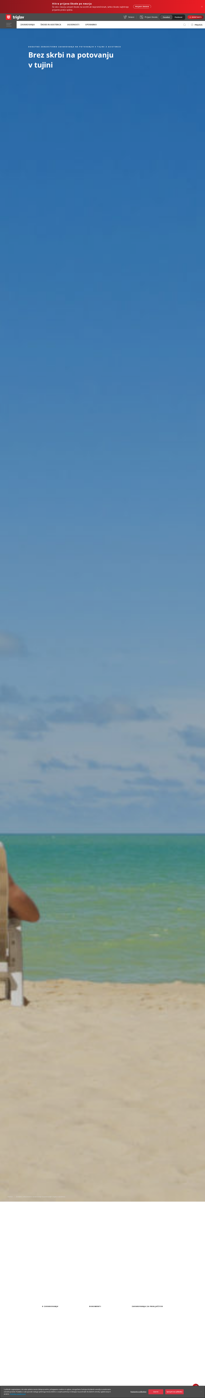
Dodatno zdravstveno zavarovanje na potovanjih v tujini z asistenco (40, 1197)
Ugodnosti (73, 24)
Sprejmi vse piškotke (174, 1392)
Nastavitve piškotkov (138, 1392)
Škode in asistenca (51, 24)
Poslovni (178, 17)
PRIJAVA (198, 25)
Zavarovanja (27, 24)
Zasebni (166, 17)
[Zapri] (201, 1391)
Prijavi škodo (142, 7)
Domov (10, 1197)
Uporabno (91, 24)
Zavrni (155, 1392)
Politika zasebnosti (18, 1394)
